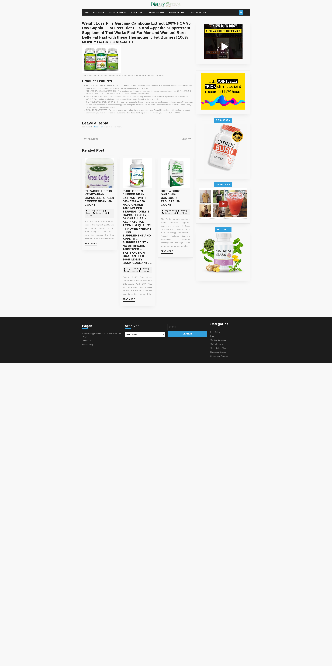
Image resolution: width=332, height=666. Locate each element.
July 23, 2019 (170, 211)
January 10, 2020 (96, 211)
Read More (91, 244)
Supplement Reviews (117, 12)
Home (86, 12)
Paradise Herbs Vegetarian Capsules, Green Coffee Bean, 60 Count (99, 197)
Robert (88, 213)
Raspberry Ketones (177, 12)
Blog (212, 336)
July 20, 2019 (132, 269)
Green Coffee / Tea (198, 12)
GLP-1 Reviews (137, 12)
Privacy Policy (87, 344)
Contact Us (86, 340)
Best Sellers (98, 12)
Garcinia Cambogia (156, 12)
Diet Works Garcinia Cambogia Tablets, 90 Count (170, 197)
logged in (98, 127)
